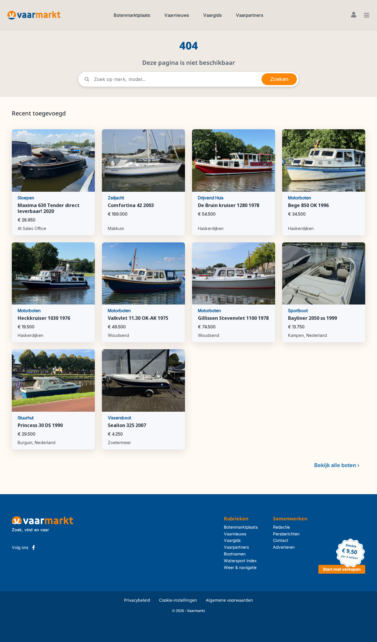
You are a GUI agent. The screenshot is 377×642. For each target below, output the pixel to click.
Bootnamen (235, 553)
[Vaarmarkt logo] (33, 15)
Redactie (281, 527)
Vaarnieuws (176, 15)
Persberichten (286, 533)
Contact (280, 540)
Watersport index (240, 560)
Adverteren (284, 547)
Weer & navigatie (240, 567)
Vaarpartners (249, 15)
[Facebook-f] (33, 547)
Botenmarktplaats (132, 15)
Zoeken (279, 79)
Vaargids (212, 15)
